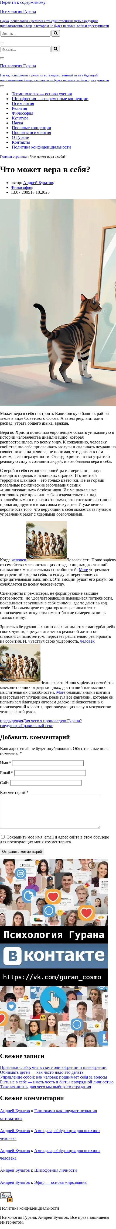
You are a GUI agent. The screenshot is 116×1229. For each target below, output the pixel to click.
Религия (19, 108)
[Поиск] (56, 33)
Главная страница (13, 156)
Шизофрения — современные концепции (50, 98)
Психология (23, 103)
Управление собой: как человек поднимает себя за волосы (53, 1077)
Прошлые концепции (31, 127)
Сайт (4, 782)
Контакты (21, 142)
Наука (17, 123)
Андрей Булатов (38, 182)
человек (19, 560)
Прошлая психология (31, 132)
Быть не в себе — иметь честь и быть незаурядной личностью (57, 1082)
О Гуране (20, 137)
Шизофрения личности (55, 1170)
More (83, 569)
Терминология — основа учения (42, 93)
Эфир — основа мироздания (60, 1182)
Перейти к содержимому (23, 2)
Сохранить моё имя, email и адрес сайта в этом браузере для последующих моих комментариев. (54, 839)
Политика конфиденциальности (41, 147)
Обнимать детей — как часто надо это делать (41, 1072)
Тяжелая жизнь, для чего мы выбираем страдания (45, 1086)
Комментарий (14, 792)
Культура (20, 118)
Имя (5, 762)
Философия (22, 113)
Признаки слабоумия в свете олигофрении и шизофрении (53, 1067)
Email (6, 772)
